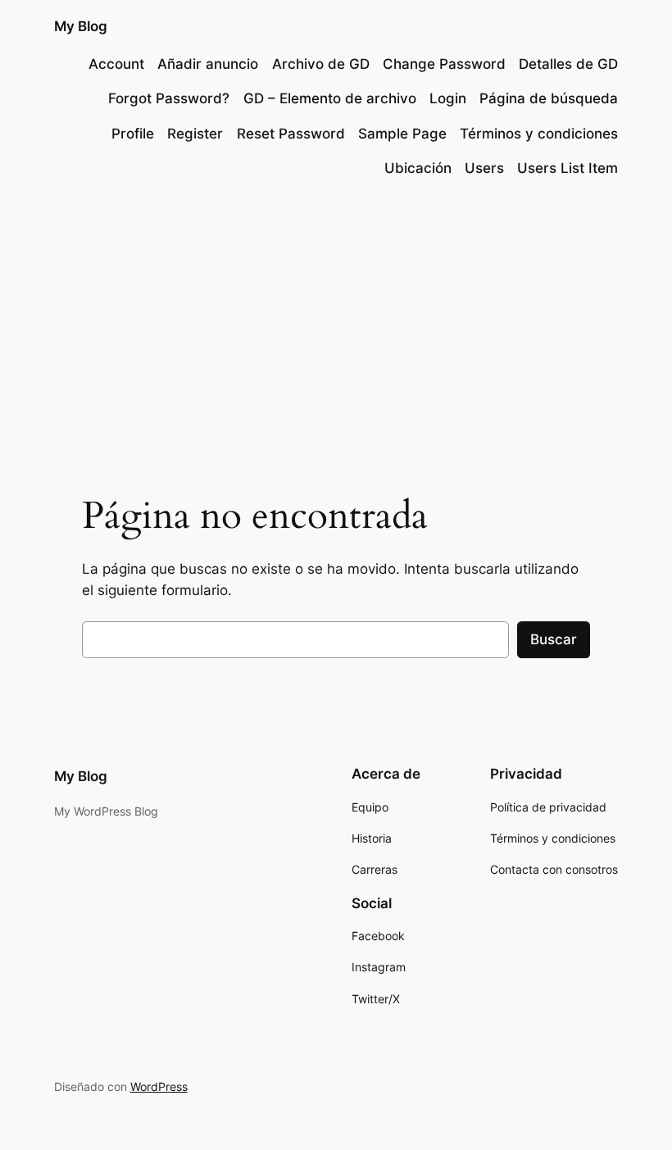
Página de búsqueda (548, 98)
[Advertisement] (336, 326)
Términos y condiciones (539, 133)
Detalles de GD (568, 64)
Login (447, 98)
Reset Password (291, 133)
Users (484, 168)
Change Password (444, 64)
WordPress (159, 1086)
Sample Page (402, 133)
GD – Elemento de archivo (329, 98)
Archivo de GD (321, 64)
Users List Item (567, 168)
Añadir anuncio (207, 64)
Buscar (553, 639)
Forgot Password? (168, 98)
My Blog (80, 26)
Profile (132, 133)
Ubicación (418, 168)
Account (116, 64)
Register (195, 133)
